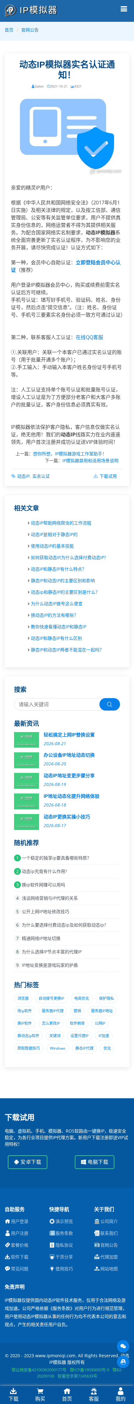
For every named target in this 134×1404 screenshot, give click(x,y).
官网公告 (30, 30)
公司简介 (109, 1221)
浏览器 (23, 998)
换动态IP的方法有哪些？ (54, 615)
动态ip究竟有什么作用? (44, 871)
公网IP (100, 1023)
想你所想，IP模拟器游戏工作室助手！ (70, 454)
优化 (107, 1048)
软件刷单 (77, 1023)
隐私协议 (64, 1245)
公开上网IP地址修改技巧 (45, 911)
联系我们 (109, 1233)
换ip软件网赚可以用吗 (43, 885)
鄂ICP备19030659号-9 (89, 1370)
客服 (94, 1398)
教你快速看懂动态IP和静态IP (58, 627)
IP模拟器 (37, 10)
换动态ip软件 (28, 1035)
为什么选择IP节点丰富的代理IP (52, 952)
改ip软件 (24, 1010)
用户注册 (19, 1233)
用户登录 (19, 1221)
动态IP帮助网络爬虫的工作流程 (61, 523)
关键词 (54, 1035)
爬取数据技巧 (28, 1048)
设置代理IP (79, 1035)
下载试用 (108, 476)
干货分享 (64, 1257)
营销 (77, 1010)
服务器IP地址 (102, 1010)
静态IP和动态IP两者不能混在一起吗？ (67, 650)
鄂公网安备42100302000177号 (39, 1370)
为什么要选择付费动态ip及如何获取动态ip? (64, 925)
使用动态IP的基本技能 (52, 546)
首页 (9, 30)
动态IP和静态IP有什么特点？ (58, 569)
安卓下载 (30, 1162)
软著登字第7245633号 (77, 1376)
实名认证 (41, 476)
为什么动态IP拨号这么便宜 (57, 603)
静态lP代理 (84, 1048)
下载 (13, 1398)
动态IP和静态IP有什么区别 (56, 638)
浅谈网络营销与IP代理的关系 (50, 898)
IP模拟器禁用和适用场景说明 (90, 460)
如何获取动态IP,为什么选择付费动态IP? (68, 557)
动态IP (23, 476)
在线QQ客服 (89, 337)
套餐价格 (19, 1245)
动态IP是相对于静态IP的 (54, 534)
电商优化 (81, 998)
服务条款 (64, 1233)
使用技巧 (64, 1269)
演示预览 (64, 1221)
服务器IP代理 (53, 1010)
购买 (40, 1398)
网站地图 (109, 1269)
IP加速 (103, 1035)
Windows (57, 1048)
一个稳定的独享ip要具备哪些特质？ (56, 858)
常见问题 (19, 1269)
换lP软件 (24, 1023)
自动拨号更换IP (51, 998)
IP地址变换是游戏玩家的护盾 (50, 965)
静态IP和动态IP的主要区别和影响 (63, 580)
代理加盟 (109, 1257)
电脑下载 (97, 1162)
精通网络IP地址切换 (41, 938)
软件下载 (19, 1257)
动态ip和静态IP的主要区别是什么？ (65, 592)
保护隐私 (106, 998)
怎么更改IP (51, 1023)
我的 (121, 1398)
